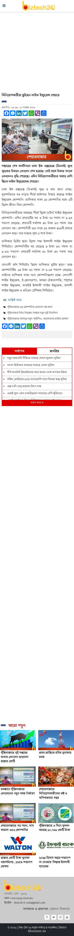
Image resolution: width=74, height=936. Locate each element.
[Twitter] (53, 917)
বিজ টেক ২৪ (25, 928)
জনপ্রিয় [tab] (54, 351)
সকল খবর (36, 403)
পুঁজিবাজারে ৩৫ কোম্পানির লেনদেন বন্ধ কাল (29, 307)
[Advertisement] (37, 51)
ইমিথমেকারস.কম (37, 931)
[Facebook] (47, 917)
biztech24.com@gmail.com (29, 903)
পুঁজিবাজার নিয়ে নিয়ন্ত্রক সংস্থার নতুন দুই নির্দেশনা (32, 313)
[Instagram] (60, 917)
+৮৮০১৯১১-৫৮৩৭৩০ (22, 898)
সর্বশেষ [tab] (19, 351)
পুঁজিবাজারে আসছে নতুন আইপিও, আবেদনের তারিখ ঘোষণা (37, 319)
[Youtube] (67, 917)
